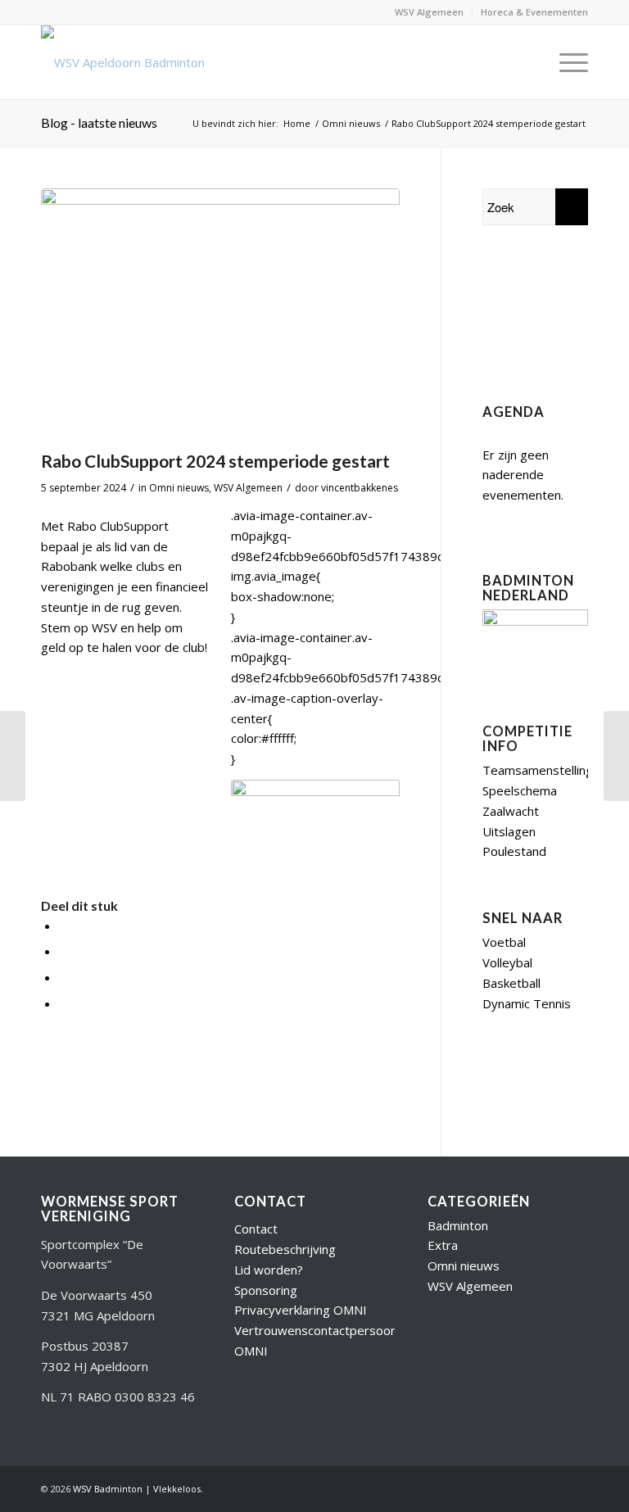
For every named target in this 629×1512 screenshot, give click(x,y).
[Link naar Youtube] (502, 1487)
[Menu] (565, 62)
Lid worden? (268, 1269)
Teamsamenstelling (537, 770)
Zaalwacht (510, 811)
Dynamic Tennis (526, 1003)
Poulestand (514, 851)
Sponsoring (265, 1290)
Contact (256, 1228)
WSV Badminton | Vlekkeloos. (138, 1489)
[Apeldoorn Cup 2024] (12, 756)
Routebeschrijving (285, 1249)
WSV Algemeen (429, 12)
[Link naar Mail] (551, 1487)
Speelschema (519, 790)
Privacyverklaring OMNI (300, 1309)
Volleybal (507, 962)
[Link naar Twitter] (477, 1487)
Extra (443, 1245)
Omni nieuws (179, 488)
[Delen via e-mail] (64, 1003)
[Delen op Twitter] (64, 951)
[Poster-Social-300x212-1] (220, 314)
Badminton (458, 1225)
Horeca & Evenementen (534, 12)
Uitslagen (509, 831)
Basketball (511, 983)
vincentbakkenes (359, 488)
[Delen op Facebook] (64, 925)
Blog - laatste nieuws (99, 122)
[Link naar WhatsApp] (575, 1487)
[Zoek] (527, 62)
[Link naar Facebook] (526, 1487)
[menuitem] (430, 12)
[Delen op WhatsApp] (64, 977)
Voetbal (504, 942)
